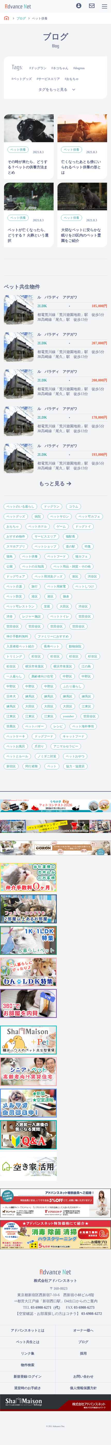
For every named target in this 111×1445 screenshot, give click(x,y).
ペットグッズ (22, 79)
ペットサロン (59, 516)
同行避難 (31, 766)
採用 (83, 1353)
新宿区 (11, 766)
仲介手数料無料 (17, 636)
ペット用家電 (56, 586)
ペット (52, 766)
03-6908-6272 (91, 1314)
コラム (73, 506)
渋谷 (9, 616)
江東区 (86, 706)
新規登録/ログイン (28, 1376)
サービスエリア (49, 79)
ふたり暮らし (72, 686)
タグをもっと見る (52, 89)
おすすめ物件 (15, 536)
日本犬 (11, 696)
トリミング (14, 656)
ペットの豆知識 (33, 566)
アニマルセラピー (65, 746)
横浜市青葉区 (34, 666)
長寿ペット (51, 646)
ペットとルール (17, 756)
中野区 (67, 676)
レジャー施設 (31, 616)
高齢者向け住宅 (42, 676)
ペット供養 (30, 556)
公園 (9, 566)
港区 (75, 576)
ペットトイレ (59, 616)
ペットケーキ (15, 736)
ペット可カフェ (89, 516)
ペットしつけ (84, 586)
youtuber (68, 716)
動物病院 (75, 646)
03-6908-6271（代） (46, 1307)
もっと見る (52, 483)
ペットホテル (37, 526)
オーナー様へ (83, 1330)
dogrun (80, 68)
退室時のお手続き (27, 1388)
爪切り (39, 746)
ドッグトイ (83, 526)
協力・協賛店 (75, 766)
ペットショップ (45, 546)
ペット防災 (14, 596)
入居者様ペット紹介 (20, 646)
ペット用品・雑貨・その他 (72, 566)
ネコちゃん (60, 68)
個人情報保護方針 (83, 1388)
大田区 (64, 606)
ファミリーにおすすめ (53, 636)
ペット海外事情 (83, 726)
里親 (47, 606)
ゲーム (61, 526)
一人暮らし (14, 676)
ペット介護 (14, 586)
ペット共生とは (27, 1342)
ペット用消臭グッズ (48, 576)
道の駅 (70, 546)
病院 (38, 516)
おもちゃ (72, 79)
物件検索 (27, 1365)
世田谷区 (84, 616)
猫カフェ (81, 556)
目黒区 (11, 726)
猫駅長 (70, 536)
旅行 (34, 586)
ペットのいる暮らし (20, 506)
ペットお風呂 (15, 746)
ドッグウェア (15, 576)
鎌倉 (66, 596)
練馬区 (30, 696)
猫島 (9, 556)
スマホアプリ (15, 546)
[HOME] (6, 18)
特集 (88, 546)
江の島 (86, 666)
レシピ (58, 726)
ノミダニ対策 (47, 756)
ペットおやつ (75, 756)
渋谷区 (92, 576)
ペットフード (56, 556)
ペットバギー (34, 726)
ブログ (83, 1342)
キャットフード (73, 736)
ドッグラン (38, 68)
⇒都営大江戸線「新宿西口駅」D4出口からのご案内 (56, 1301)
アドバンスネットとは (27, 1330)
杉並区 (36, 656)
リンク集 (27, 1353)
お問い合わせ (83, 1376)
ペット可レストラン (20, 606)
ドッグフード (44, 736)
